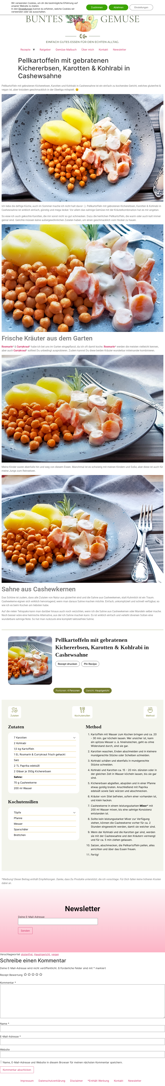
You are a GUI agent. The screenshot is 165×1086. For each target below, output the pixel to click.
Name (4, 1023)
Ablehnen (118, 7)
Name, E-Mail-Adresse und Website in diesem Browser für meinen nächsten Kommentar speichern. (62, 1062)
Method (150, 715)
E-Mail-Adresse (10, 1036)
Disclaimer (76, 1080)
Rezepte (25, 49)
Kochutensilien (82, 715)
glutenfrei (27, 954)
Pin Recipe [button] (90, 663)
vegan (55, 954)
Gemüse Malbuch (66, 49)
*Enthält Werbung (98, 1080)
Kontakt (103, 49)
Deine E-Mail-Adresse (31, 917)
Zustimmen (97, 7)
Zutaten (14, 715)
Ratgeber (45, 49)
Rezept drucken (67, 663)
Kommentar (8, 982)
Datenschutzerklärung (52, 1080)
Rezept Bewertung (11, 975)
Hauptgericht (42, 954)
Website (5, 1049)
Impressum (27, 1080)
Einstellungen (25, 8)
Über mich (87, 49)
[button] (74, 737)
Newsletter (119, 49)
